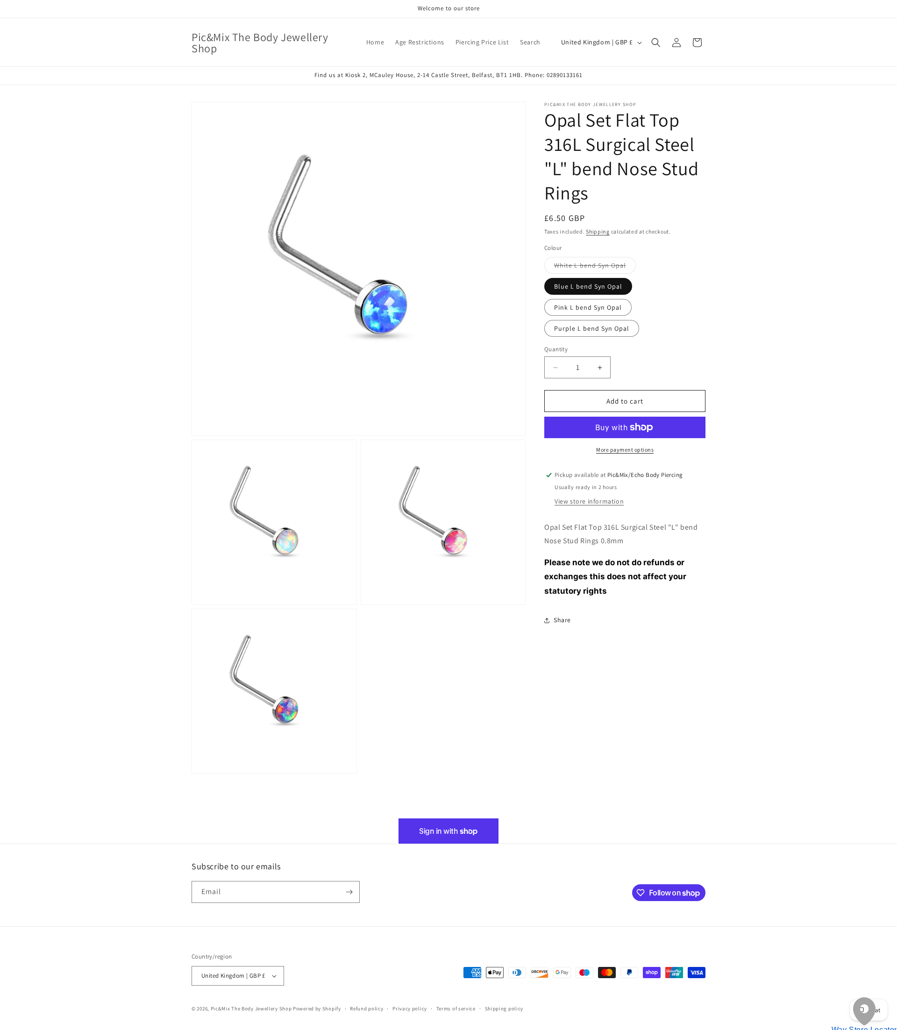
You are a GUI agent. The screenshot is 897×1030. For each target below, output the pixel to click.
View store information (589, 501)
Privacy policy (409, 1008)
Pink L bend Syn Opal (588, 307)
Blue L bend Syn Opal (588, 286)
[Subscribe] (349, 892)
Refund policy (366, 1008)
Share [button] (562, 620)
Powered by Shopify (317, 1008)
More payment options (625, 449)
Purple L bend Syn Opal (591, 328)
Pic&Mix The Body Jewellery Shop (251, 1008)
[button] (656, 42)
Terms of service (456, 1008)
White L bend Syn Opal (595, 267)
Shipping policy (504, 1008)
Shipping (598, 231)
